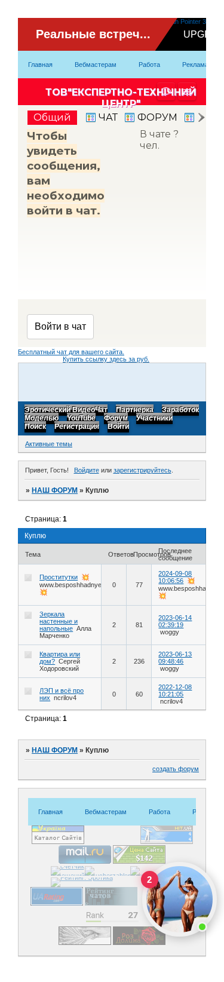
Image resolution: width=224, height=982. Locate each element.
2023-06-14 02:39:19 (175, 621)
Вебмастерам (95, 64)
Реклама (195, 64)
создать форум (175, 768)
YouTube (81, 419)
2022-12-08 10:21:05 (175, 690)
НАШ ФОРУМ (55, 490)
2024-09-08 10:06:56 (175, 577)
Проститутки (58, 577)
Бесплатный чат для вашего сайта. (71, 351)
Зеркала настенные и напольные (58, 621)
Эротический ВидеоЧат (66, 410)
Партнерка (135, 410)
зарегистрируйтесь (142, 470)
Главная (40, 64)
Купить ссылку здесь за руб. (106, 359)
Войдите (86, 470)
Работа (149, 64)
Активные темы (48, 443)
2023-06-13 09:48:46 (175, 657)
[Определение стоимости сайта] (139, 861)
